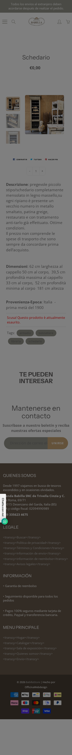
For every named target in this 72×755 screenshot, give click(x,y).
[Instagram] (38, 89)
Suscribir (52, 76)
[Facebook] (30, 89)
